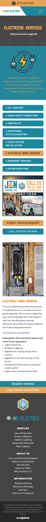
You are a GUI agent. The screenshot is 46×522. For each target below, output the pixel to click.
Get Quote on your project (16, 333)
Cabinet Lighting (23, 440)
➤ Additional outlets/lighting (16, 133)
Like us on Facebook (23, 493)
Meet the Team (23, 468)
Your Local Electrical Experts (23, 458)
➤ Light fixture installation (15, 144)
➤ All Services (14, 108)
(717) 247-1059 (25, 3)
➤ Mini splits (13, 123)
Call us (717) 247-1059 (23, 231)
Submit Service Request (23, 223)
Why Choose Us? (23, 471)
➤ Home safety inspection (22, 115)
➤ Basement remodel (18, 161)
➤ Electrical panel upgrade (23, 153)
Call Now (23, 490)
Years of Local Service (23, 461)
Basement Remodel (23, 443)
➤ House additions (17, 169)
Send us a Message (23, 486)
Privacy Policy (31, 512)
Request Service (23, 483)
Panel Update (23, 446)
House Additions (23, 436)
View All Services (23, 433)
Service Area (23, 465)
